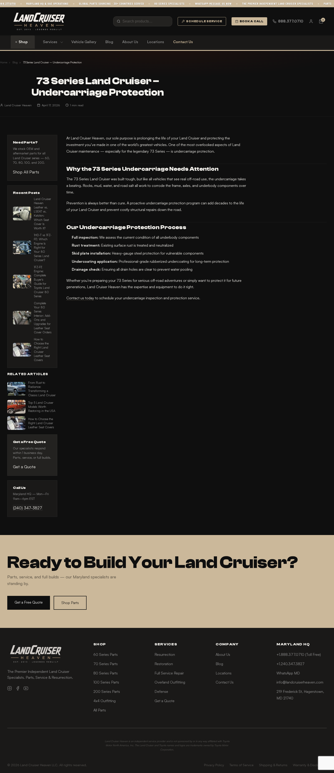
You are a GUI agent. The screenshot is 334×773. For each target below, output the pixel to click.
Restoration (164, 664)
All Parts (99, 710)
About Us (130, 42)
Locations (155, 42)
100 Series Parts (106, 682)
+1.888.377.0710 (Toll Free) (299, 654)
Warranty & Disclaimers (310, 765)
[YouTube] (26, 688)
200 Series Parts (106, 691)
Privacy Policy (214, 765)
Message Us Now (213, 3)
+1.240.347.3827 (290, 664)
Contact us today (80, 298)
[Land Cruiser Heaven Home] (39, 21)
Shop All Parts (26, 171)
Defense (161, 691)
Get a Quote (24, 466)
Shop (23, 42)
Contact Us (183, 42)
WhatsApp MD (288, 673)
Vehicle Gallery (83, 42)
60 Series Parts (105, 654)
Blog (109, 42)
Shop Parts (70, 602)
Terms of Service (241, 765)
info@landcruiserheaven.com (300, 682)
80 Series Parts (105, 673)
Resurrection (165, 654)
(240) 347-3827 (27, 507)
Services (50, 42)
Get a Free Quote (29, 602)
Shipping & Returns (273, 765)
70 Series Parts (105, 664)
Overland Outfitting (170, 682)
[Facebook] (17, 688)
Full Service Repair (169, 673)
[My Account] (311, 21)
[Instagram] (9, 688)
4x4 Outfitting (104, 701)
